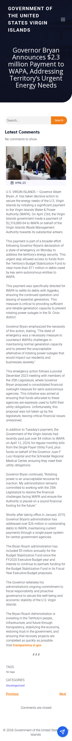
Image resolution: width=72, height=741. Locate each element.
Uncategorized (15, 685)
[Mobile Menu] (63, 19)
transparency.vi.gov (27, 645)
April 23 (20, 182)
